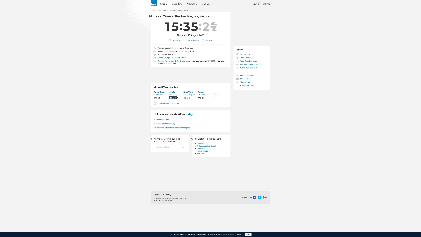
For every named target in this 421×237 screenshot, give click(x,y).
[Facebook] (254, 197)
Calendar (176, 4)
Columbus (159, 92)
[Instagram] (265, 197)
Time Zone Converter (248, 61)
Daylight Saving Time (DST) (168, 61)
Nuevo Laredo (202, 151)
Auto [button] (168, 195)
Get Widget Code (193, 40)
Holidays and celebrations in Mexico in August (172, 128)
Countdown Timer (247, 86)
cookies (181, 234)
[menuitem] (163, 4)
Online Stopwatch (247, 75)
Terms (155, 200)
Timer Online (245, 82)
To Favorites (176, 40)
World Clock (245, 54)
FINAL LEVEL (183, 198)
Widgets (191, 4)
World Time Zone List (248, 68)
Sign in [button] (256, 4)
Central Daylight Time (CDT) (169, 58)
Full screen (209, 40)
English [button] (157, 195)
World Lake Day (162, 120)
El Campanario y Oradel (206, 146)
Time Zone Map (246, 58)
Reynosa (200, 153)
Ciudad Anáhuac (203, 148)
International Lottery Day (165, 124)
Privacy (161, 200)
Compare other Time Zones (168, 103)
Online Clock (245, 79)
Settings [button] (266, 4)
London (172, 92)
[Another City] (215, 94)
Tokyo (201, 92)
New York (188, 92)
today (189, 114)
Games (205, 4)
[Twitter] (259, 197)
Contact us (168, 200)
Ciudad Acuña (202, 144)
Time (162, 4)
